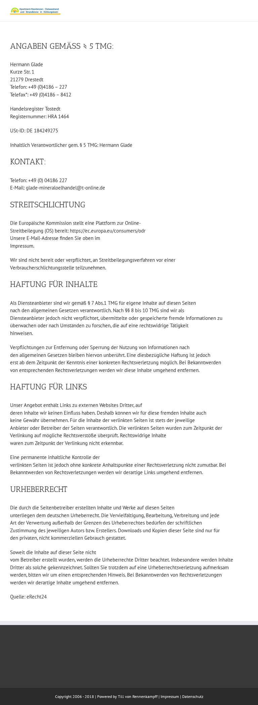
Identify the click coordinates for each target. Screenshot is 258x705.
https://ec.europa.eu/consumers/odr (107, 230)
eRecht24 (37, 596)
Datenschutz (192, 696)
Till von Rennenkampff (138, 696)
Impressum (170, 696)
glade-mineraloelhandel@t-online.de (65, 187)
